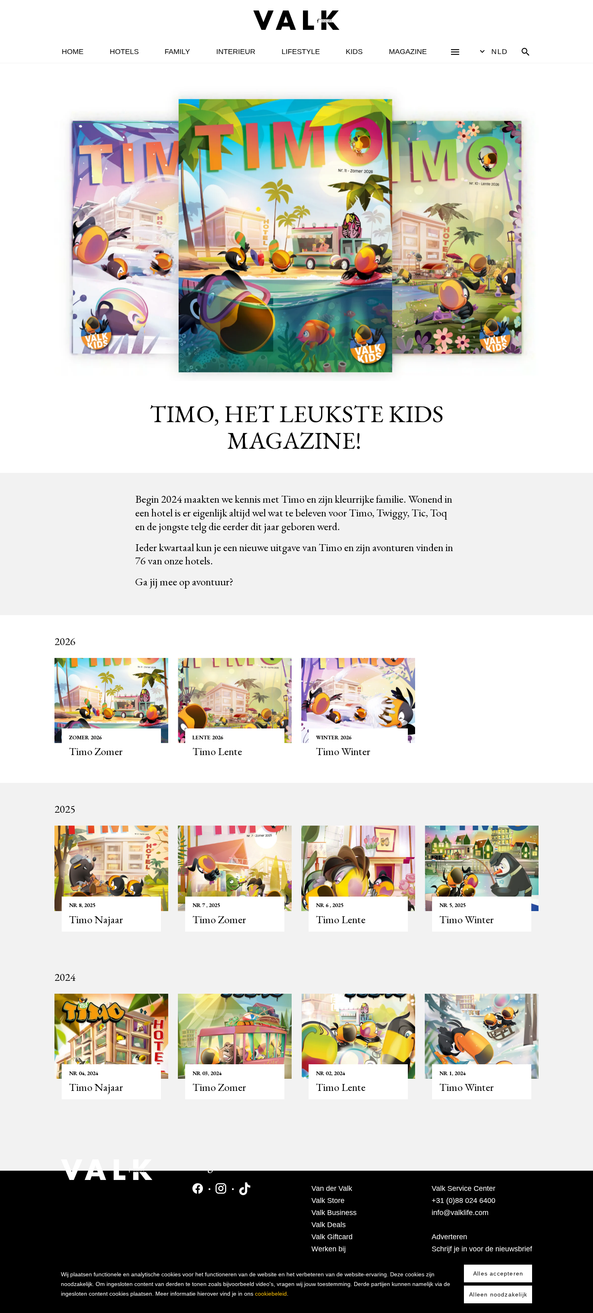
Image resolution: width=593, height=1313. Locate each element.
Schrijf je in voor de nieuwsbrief (482, 1249)
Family (177, 52)
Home (73, 52)
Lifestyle (301, 52)
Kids (354, 52)
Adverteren (449, 1237)
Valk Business (334, 1213)
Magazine (408, 52)
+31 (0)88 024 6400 (463, 1200)
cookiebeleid (271, 1293)
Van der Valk (331, 1188)
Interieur (235, 52)
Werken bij (328, 1249)
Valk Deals (328, 1225)
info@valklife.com (460, 1213)
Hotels (124, 52)
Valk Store (328, 1200)
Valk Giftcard (332, 1237)
